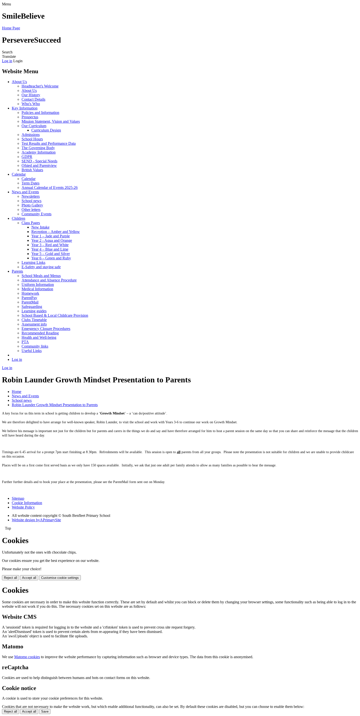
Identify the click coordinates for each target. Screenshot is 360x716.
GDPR (27, 157)
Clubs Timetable (34, 320)
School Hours (32, 139)
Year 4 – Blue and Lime (49, 249)
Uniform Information (38, 284)
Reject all (10, 578)
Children (18, 218)
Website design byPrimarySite (36, 520)
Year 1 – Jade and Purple (50, 236)
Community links (35, 346)
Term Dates (30, 183)
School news (31, 201)
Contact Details (33, 99)
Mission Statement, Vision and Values (51, 121)
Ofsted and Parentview (39, 165)
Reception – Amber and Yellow (55, 232)
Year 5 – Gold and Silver (50, 254)
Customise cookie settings (60, 578)
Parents (17, 271)
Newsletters (31, 196)
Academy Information (39, 152)
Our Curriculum (34, 126)
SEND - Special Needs (39, 161)
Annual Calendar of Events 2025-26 (50, 187)
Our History (31, 95)
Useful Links (32, 351)
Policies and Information (40, 112)
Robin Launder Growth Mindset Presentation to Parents (55, 405)
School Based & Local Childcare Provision (55, 315)
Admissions (31, 135)
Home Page (11, 28)
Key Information (24, 108)
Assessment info (34, 324)
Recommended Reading (40, 333)
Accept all (29, 578)
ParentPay (29, 298)
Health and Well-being (39, 337)
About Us (19, 82)
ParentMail (30, 302)
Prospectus (30, 117)
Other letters (31, 209)
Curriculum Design (46, 130)
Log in (7, 61)
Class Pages (31, 223)
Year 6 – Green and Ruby (51, 258)
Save (44, 711)
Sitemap (18, 498)
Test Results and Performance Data (49, 143)
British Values (32, 170)
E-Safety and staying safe (41, 267)
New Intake (40, 227)
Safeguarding (32, 306)
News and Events (25, 192)
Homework (30, 293)
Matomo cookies (27, 657)
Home (16, 391)
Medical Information (37, 289)
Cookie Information (27, 503)
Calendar (19, 174)
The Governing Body (38, 148)
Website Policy (23, 507)
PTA (25, 342)
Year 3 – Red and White (50, 245)
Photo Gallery (32, 205)
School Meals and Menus (41, 276)
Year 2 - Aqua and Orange (51, 240)
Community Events (36, 214)
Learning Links (33, 262)
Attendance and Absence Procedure (49, 280)
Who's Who (31, 104)
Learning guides (34, 311)
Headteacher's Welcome (40, 86)
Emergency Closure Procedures (46, 329)
